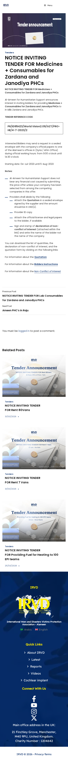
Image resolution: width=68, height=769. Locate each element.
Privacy (39, 754)
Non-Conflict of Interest (47, 271)
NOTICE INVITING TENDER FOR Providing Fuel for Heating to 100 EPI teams (31, 554)
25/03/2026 (11, 565)
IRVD (20, 754)
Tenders (9, 52)
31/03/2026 (10, 416)
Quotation (40, 257)
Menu (49, 5)
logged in (24, 331)
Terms (48, 754)
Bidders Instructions (46, 264)
